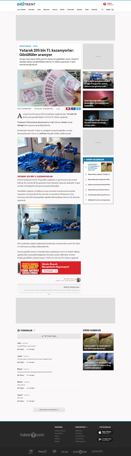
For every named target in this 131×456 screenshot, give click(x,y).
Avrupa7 (54, 451)
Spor (39, 9)
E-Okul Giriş (79, 439)
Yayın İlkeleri (59, 433)
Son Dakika (21, 9)
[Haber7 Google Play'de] (105, 439)
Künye (57, 436)
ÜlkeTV (65, 451)
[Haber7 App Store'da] (105, 432)
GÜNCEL (35, 46)
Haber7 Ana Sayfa (107, 4)
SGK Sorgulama (80, 441)
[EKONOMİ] (26, 4)
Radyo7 (42, 451)
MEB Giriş (78, 431)
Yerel (87, 9)
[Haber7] (32, 435)
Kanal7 (30, 451)
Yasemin (97, 451)
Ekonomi (47, 9)
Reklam (57, 439)
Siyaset (79, 9)
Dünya (55, 9)
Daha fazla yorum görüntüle (48, 409)
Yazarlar (94, 9)
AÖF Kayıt (78, 433)
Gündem (31, 9)
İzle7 (79, 451)
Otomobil (70, 9)
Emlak (62, 9)
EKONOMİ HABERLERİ (25, 46)
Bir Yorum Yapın (50, 336)
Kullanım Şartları (60, 431)
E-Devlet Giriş (79, 436)
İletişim (57, 441)
